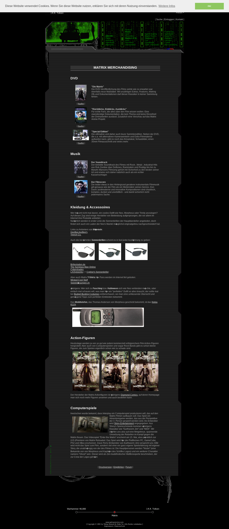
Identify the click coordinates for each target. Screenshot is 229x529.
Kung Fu (168, 36)
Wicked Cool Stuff (79, 280)
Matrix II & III (150, 36)
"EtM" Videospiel (152, 45)
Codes (167, 42)
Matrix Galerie (151, 34)
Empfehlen (118, 467)
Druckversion (105, 467)
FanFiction (169, 32)
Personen (129, 36)
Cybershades (77, 269)
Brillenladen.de (77, 264)
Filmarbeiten (130, 45)
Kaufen (81, 104)
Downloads (149, 42)
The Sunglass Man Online (83, 267)
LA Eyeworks (76, 272)
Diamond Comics (129, 395)
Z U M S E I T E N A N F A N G (50, 461)
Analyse (128, 30)
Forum (129, 467)
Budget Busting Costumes (86, 294)
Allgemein (109, 45)
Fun (146, 40)
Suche (159, 19)
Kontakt (179, 19)
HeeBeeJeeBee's (78, 232)
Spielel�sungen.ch (80, 283)
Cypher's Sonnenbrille (97, 272)
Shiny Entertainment (124, 423)
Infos (127, 34)
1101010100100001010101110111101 (67, 49)
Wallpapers (149, 38)
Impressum (108, 526)
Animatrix (109, 40)
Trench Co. (75, 234)
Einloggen (169, 19)
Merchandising (170, 45)
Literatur (168, 40)
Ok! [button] (209, 6)
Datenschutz (119, 526)
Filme (107, 38)
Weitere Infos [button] (167, 5)
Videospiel (109, 42)
